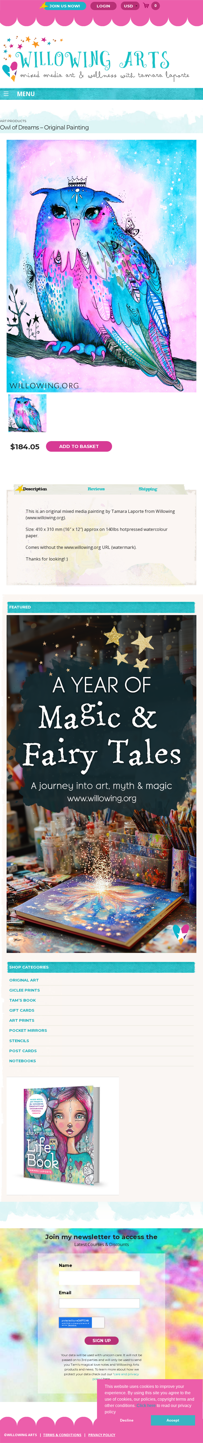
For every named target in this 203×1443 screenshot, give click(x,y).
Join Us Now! (65, 5)
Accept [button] (173, 1420)
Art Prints (21, 1020)
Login (103, 5)
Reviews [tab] (96, 488)
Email (65, 1292)
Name (65, 1265)
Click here (146, 1405)
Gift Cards (21, 1010)
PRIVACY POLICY (101, 1434)
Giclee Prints (24, 990)
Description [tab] (35, 488)
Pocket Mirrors (28, 1030)
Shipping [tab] (148, 488)
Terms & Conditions (62, 1434)
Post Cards (23, 1050)
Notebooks (22, 1061)
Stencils (19, 1040)
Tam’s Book (22, 1000)
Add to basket (79, 446)
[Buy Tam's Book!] (63, 1135)
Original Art (24, 980)
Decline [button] (126, 1420)
